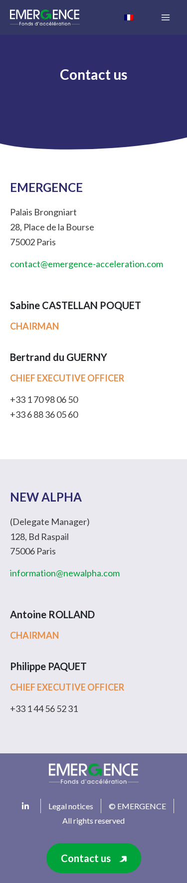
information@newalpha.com (65, 572)
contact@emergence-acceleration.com (86, 263)
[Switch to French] (128, 16)
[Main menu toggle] (165, 17)
